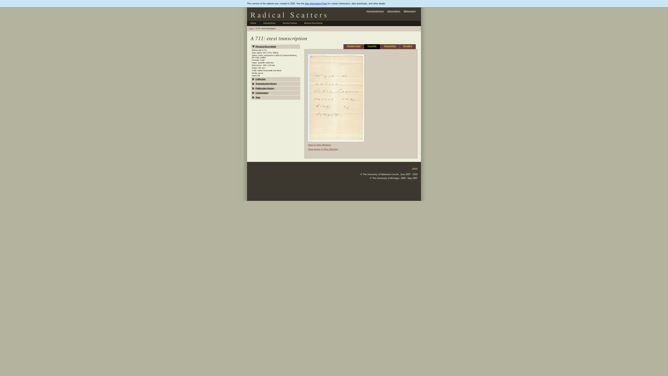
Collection (260, 79)
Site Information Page (316, 3)
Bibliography (410, 11)
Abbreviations (393, 11)
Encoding (407, 46)
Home (253, 23)
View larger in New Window (323, 149)
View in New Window (319, 144)
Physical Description (266, 46)
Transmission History (266, 84)
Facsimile (372, 46)
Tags (258, 97)
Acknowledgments (375, 11)
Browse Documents (313, 23)
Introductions (269, 23)
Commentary (262, 93)
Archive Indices (290, 23)
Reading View (353, 46)
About (415, 168)
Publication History (265, 88)
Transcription (390, 46)
